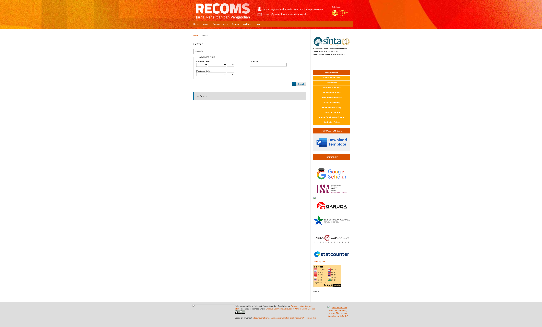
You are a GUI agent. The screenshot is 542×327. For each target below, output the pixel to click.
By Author (254, 61)
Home (196, 24)
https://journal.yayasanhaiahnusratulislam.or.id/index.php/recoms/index (284, 318)
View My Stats (320, 261)
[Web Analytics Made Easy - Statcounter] (331, 255)
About (205, 24)
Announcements (220, 24)
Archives (247, 24)
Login (257, 24)
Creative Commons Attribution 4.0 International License (290, 309)
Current (235, 24)
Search (301, 84)
